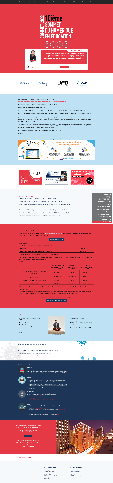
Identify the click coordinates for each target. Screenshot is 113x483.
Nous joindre (106, 222)
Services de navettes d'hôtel (34, 401)
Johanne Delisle (73, 470)
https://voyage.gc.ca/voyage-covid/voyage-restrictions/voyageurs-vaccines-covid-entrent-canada (38, 355)
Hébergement (76, 1)
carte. (58, 414)
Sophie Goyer (47, 470)
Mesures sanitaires (104, 214)
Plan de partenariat (57, 1)
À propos (108, 204)
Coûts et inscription (32, 1)
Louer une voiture (32, 398)
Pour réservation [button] (28, 436)
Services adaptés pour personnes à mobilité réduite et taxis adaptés (42, 399)
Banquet (108, 212)
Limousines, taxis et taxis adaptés (35, 395)
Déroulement (21, 1)
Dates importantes (104, 206)
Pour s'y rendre (67, 1)
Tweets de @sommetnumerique (24, 457)
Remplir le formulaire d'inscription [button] (56, 239)
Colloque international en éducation (54, 233)
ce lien (66, 372)
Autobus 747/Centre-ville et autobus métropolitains (39, 397)
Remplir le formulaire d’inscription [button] (56, 300)
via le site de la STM (51, 374)
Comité (48, 1)
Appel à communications (105, 198)
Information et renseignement (40, 408)
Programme (41, 1)
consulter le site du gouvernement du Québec (31, 347)
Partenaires (84, 1)
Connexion (92, 1)
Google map (58, 374)
